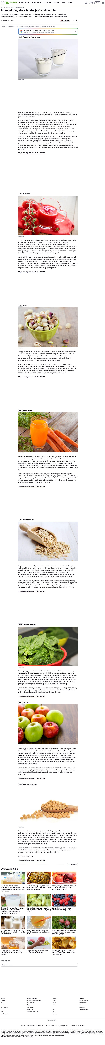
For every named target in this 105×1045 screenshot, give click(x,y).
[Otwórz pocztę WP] (86, 2)
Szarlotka (55, 1005)
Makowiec (55, 1004)
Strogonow (81, 1005)
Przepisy (56, 2)
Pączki (54, 1013)
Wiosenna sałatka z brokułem (33, 1011)
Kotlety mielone (4, 1007)
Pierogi (2, 1011)
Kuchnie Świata (36, 2)
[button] (91, 3)
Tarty (54, 1009)
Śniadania (3, 1000)
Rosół (2, 1009)
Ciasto (54, 1000)
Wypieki (70, 2)
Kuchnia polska (24, 2)
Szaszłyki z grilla (30, 1009)
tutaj (31, 1036)
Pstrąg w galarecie (5, 1014)
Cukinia (28, 1005)
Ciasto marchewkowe (83, 1000)
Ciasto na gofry (82, 1007)
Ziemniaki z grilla (30, 1007)
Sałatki (2, 1004)
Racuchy (55, 1014)
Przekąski (3, 1005)
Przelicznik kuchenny (83, 1009)
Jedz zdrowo (47, 2)
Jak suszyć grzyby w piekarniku (34, 1000)
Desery (54, 1007)
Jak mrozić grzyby (31, 1002)
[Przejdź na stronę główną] (2, 4)
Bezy (54, 1011)
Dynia (28, 1004)
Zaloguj (97, 2)
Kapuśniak (81, 1004)
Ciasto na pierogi (82, 1002)
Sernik (54, 1002)
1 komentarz (65, 20)
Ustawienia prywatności (77, 1025)
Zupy (2, 1002)
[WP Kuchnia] (12, 2)
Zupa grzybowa (4, 1013)
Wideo (63, 2)
